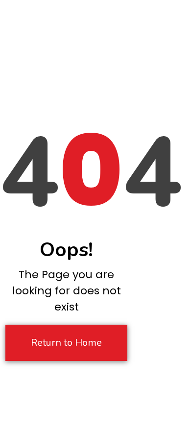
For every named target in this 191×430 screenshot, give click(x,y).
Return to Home (66, 342)
